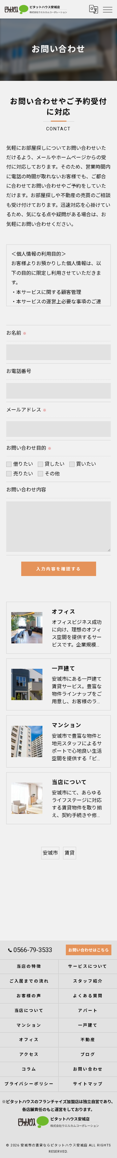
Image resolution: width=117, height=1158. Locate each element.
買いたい (86, 464)
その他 (52, 474)
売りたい (23, 474)
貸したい (55, 464)
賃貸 (70, 853)
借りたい (23, 464)
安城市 (50, 853)
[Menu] (107, 9)
